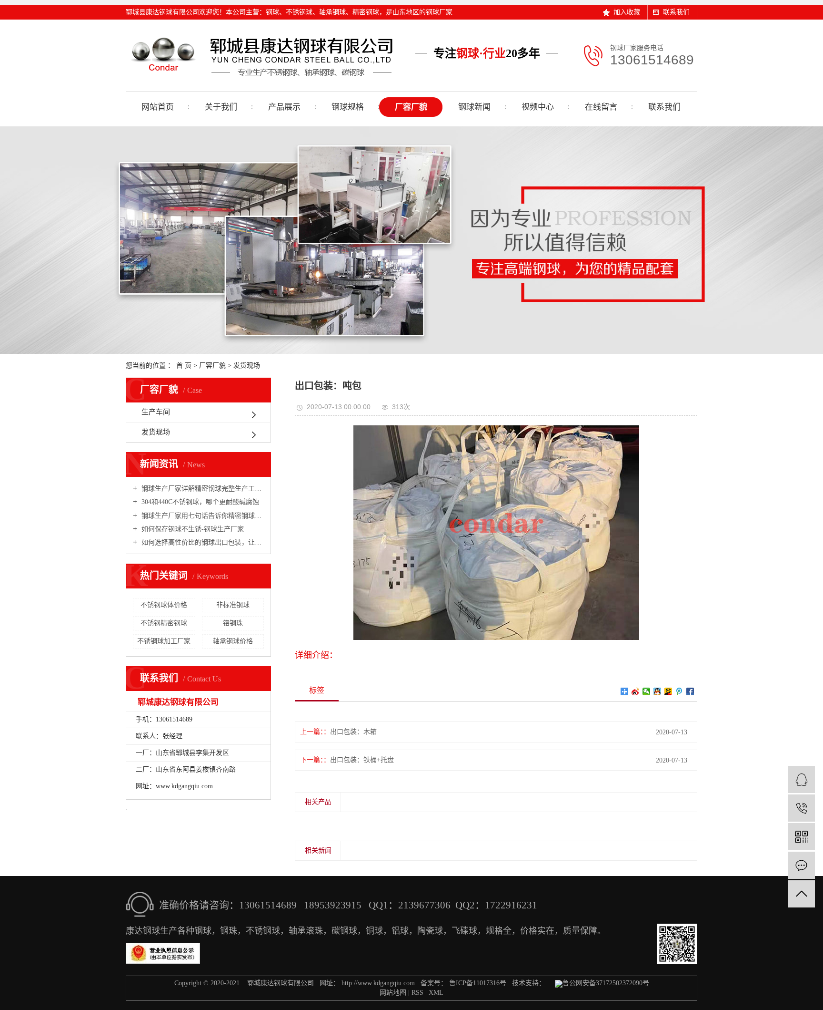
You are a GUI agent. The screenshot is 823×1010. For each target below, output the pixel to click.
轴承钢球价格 (233, 641)
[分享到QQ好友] (657, 691)
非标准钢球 (233, 604)
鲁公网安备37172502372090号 (605, 983)
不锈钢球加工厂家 (164, 641)
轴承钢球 (332, 12)
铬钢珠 (233, 623)
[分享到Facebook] (690, 691)
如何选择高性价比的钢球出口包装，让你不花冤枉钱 (202, 542)
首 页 (183, 365)
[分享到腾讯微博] (679, 691)
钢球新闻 (474, 107)
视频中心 (538, 107)
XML (436, 992)
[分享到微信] (646, 691)
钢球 (272, 12)
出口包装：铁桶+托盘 (362, 759)
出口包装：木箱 (353, 731)
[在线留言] (801, 865)
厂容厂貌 (411, 107)
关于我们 (221, 107)
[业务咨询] (801, 779)
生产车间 (155, 412)
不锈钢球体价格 (164, 604)
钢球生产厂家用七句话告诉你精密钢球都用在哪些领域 (202, 515)
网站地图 (393, 992)
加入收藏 (626, 12)
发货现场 (246, 365)
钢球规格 (347, 107)
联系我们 (676, 12)
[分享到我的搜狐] (668, 691)
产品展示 (284, 107)
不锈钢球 (299, 12)
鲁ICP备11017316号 (477, 983)
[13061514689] (801, 808)
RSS (417, 992)
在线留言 (601, 107)
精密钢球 (365, 12)
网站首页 (157, 107)
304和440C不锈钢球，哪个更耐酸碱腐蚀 (199, 501)
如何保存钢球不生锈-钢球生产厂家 (192, 529)
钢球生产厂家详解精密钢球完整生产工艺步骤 (202, 488)
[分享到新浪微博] (636, 691)
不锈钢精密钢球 (164, 623)
